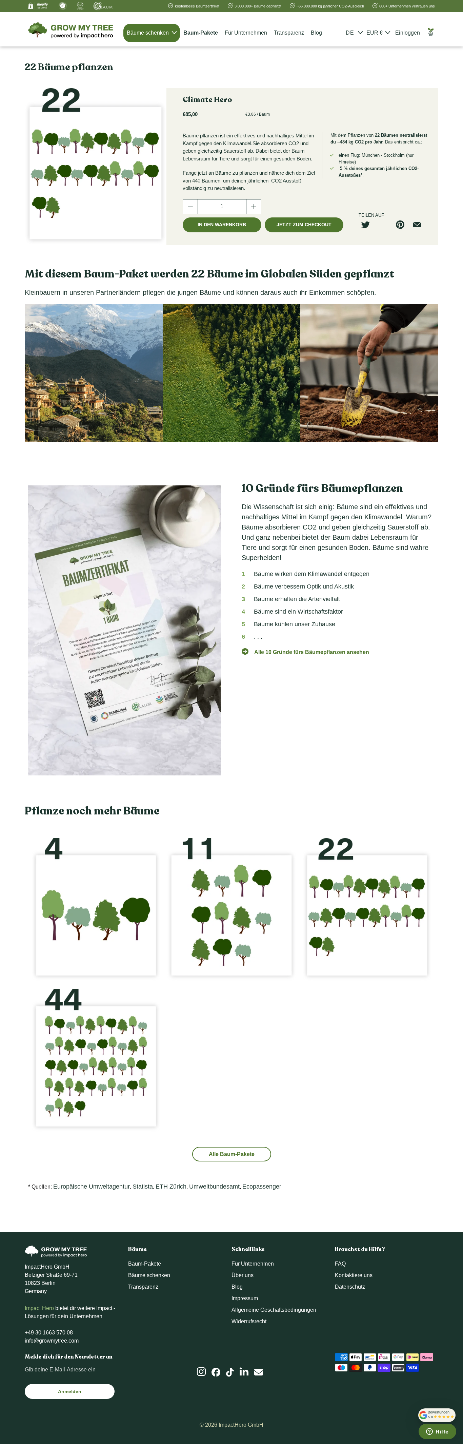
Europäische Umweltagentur (91, 1186)
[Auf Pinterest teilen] (402, 224)
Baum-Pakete (200, 33)
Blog (316, 33)
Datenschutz (350, 1287)
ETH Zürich (171, 1186)
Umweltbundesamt (214, 1186)
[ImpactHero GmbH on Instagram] (201, 1371)
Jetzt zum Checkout (304, 224)
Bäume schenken (148, 33)
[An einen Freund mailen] (419, 224)
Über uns (243, 1275)
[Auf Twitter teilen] (368, 224)
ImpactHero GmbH (241, 1425)
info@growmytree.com (52, 1341)
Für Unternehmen (246, 33)
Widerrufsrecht (249, 1321)
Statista (143, 1186)
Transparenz (289, 33)
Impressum (245, 1298)
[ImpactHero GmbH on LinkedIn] (244, 1371)
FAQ (340, 1264)
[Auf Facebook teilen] (385, 224)
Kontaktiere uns (354, 1275)
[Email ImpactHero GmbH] (258, 1372)
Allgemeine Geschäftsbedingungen (274, 1310)
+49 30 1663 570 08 (49, 1332)
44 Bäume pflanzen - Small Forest (96, 1060)
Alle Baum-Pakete (232, 1154)
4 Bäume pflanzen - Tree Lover (96, 909)
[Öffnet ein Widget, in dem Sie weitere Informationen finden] (437, 1432)
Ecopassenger (261, 1186)
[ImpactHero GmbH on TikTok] (230, 1372)
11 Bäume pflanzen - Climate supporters (231, 909)
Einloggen (407, 33)
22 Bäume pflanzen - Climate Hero (367, 909)
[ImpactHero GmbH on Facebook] (216, 1372)
